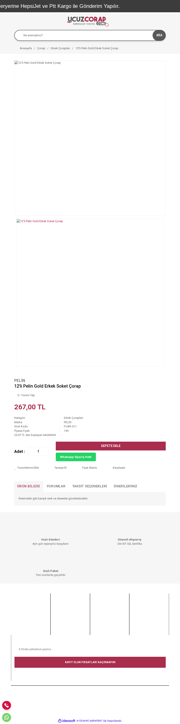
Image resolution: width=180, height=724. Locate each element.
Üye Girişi (60, 610)
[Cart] (161, 21)
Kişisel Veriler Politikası (108, 625)
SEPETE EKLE (111, 446)
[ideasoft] (67, 721)
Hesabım (59, 621)
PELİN (19, 380)
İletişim (18, 626)
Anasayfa (20, 604)
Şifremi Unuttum (64, 615)
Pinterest (138, 626)
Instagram (139, 615)
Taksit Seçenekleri (89, 486)
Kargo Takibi (22, 621)
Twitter (137, 610)
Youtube (138, 621)
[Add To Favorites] (30, 468)
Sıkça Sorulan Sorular (27, 610)
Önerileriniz (125, 486)
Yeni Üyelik (61, 604)
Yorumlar (56, 486)
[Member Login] (152, 21)
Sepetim (59, 631)
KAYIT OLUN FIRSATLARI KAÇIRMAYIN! (90, 662)
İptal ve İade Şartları (106, 620)
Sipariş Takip (62, 626)
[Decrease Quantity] (30, 451)
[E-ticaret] (89, 721)
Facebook (139, 604)
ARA (159, 35)
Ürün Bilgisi (28, 486)
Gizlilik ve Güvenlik (105, 614)
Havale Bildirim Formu (28, 615)
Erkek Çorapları (73, 417)
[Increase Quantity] (45, 451)
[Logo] (88, 21)
